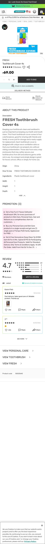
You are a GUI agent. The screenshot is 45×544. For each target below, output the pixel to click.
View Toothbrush (14, 357)
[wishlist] (24, 67)
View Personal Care (15, 350)
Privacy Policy (30, 541)
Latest (8, 283)
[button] (41, 11)
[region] (22, 533)
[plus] (14, 79)
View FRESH (9, 363)
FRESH (5, 60)
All (3, 283)
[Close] (42, 525)
